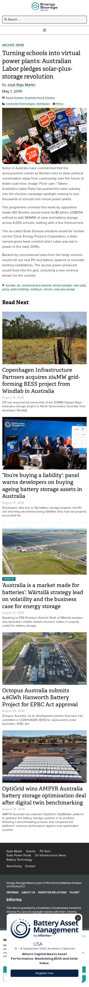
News (20, 45)
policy (5, 289)
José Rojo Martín (21, 85)
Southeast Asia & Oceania (40, 97)
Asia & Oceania (14, 97)
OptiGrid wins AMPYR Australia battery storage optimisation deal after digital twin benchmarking (44, 795)
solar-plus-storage (64, 289)
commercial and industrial (36, 285)
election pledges (62, 285)
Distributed (43, 103)
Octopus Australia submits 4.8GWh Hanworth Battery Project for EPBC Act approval (40, 697)
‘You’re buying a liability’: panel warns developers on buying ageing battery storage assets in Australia (42, 486)
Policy (59, 103)
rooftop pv (36, 289)
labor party (80, 285)
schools (47, 289)
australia (10, 285)
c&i (18, 285)
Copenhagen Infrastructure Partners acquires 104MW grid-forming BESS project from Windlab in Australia (41, 380)
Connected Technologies (20, 103)
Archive (8, 45)
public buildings (19, 289)
